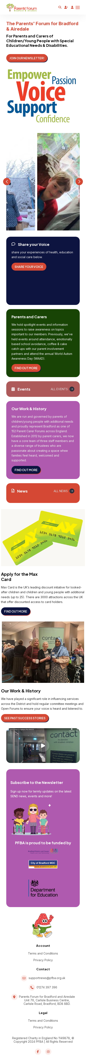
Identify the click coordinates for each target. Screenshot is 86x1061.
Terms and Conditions (43, 953)
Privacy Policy (43, 960)
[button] (6, 181)
